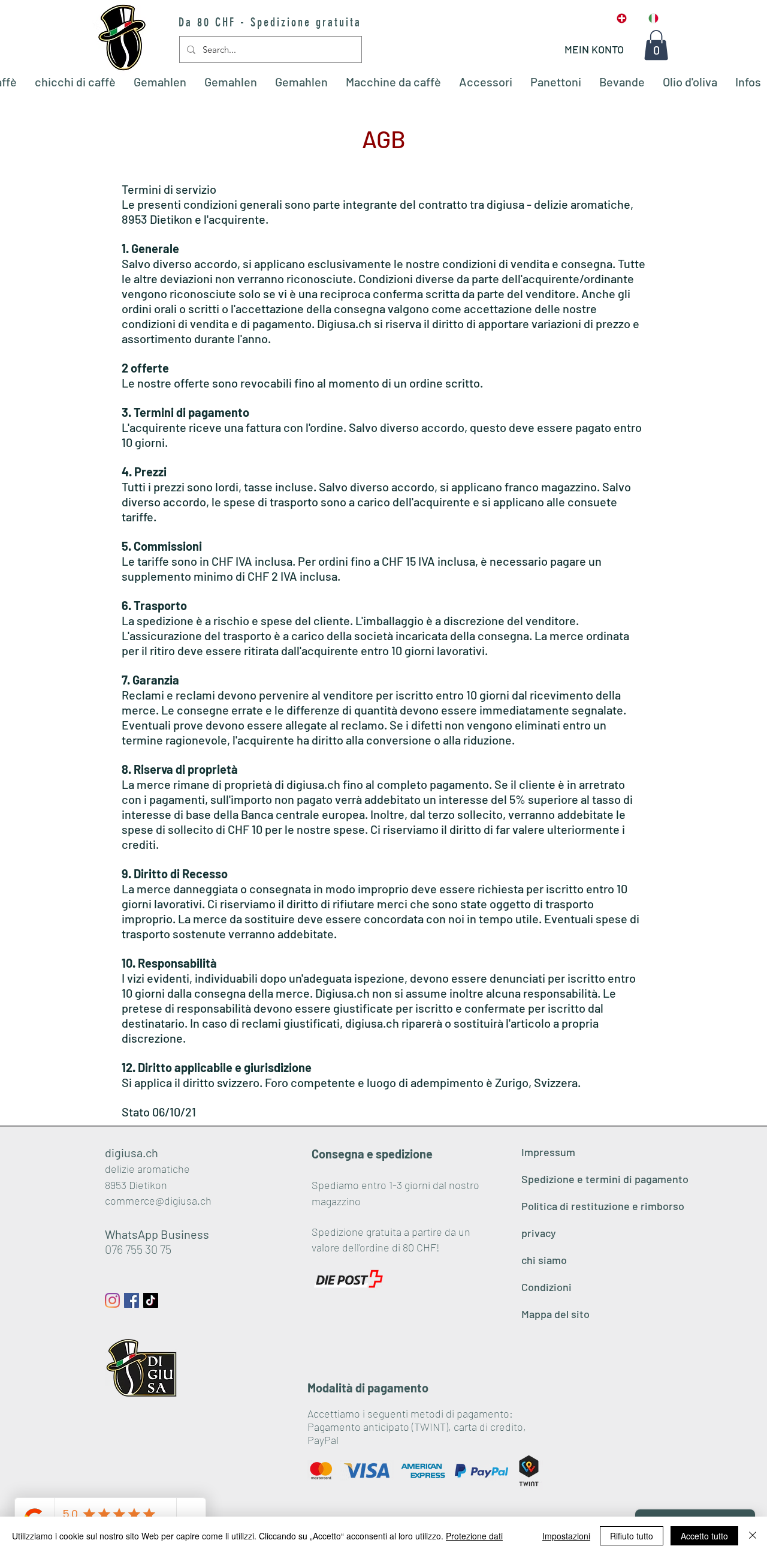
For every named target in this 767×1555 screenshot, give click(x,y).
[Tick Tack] (150, 1300)
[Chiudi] (752, 1535)
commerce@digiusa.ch (158, 1200)
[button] (656, 45)
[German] (622, 18)
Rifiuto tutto (631, 1536)
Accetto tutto (704, 1536)
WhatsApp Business (157, 1234)
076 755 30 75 (138, 1249)
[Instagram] (112, 1300)
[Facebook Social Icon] (131, 1300)
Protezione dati (474, 1536)
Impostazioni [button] (566, 1536)
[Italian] (653, 18)
